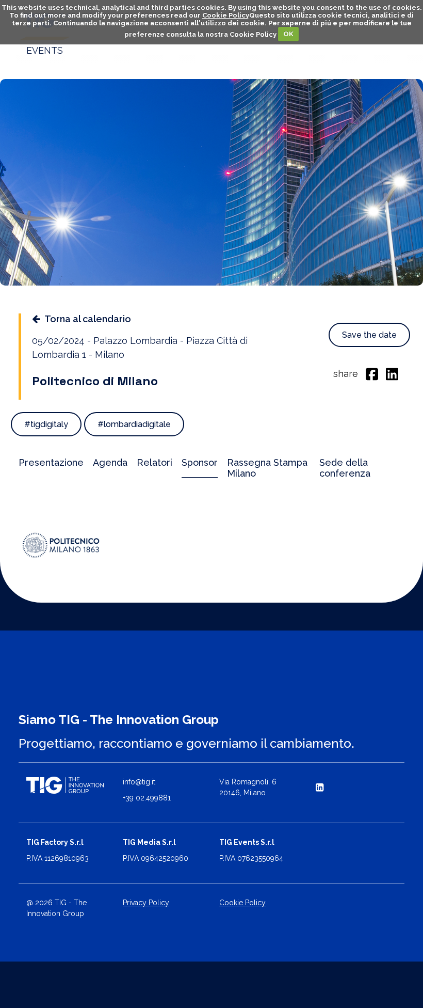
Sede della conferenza (344, 468)
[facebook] (372, 373)
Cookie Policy (225, 15)
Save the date (369, 335)
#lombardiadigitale (134, 424)
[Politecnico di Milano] (61, 545)
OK (288, 34)
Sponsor (200, 462)
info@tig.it (139, 782)
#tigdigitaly (46, 424)
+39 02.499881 (147, 798)
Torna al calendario (87, 318)
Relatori (154, 462)
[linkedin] (392, 373)
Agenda (110, 462)
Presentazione (51, 462)
